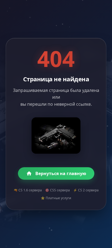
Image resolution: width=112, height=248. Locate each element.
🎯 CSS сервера (57, 190)
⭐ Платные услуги (56, 198)
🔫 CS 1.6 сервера (28, 190)
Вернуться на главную (60, 173)
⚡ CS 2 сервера (86, 190)
